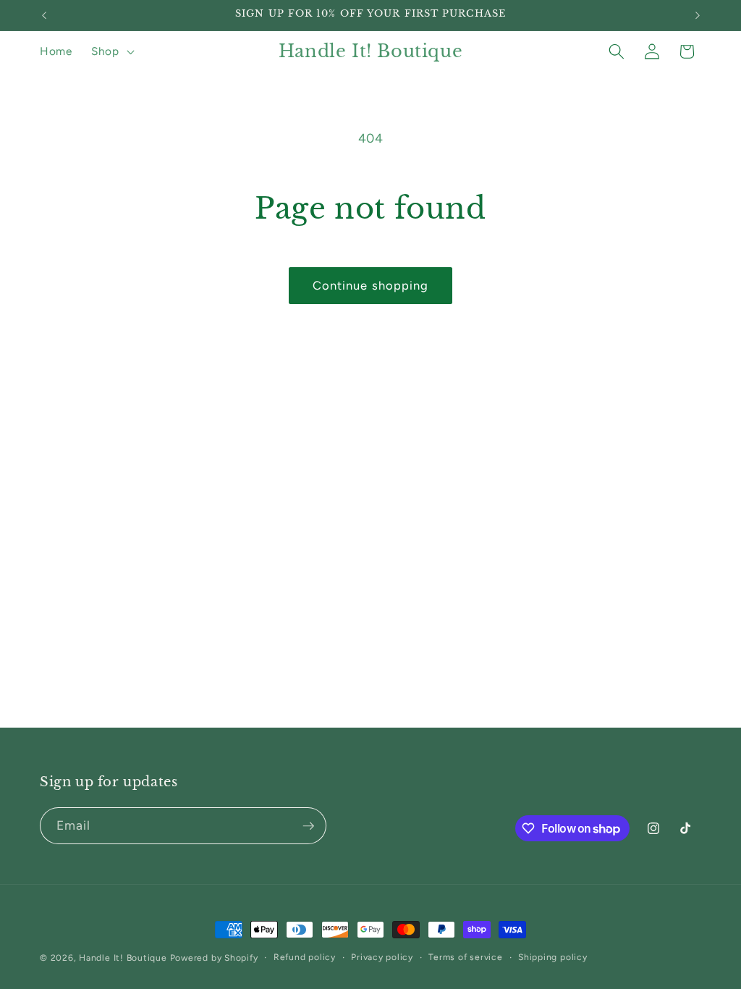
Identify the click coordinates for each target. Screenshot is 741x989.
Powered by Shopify (214, 958)
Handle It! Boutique (123, 958)
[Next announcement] (698, 15)
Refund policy (305, 957)
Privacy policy (382, 957)
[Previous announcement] (44, 15)
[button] (111, 51)
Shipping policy (553, 957)
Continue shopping (371, 285)
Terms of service (465, 957)
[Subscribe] (308, 826)
